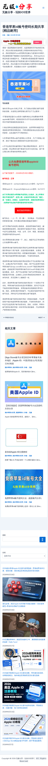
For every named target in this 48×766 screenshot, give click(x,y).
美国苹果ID (19, 412)
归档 (4, 552)
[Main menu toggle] (43, 7)
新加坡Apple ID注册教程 (16, 452)
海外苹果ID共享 (18, 367)
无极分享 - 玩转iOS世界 (16, 12)
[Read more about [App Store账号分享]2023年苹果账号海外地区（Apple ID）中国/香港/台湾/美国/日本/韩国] (24, 343)
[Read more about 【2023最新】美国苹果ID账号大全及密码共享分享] (24, 392)
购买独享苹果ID (24, 210)
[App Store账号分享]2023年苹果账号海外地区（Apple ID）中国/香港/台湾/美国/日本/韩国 (23, 360)
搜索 (4, 535)
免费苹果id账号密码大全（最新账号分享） (24, 498)
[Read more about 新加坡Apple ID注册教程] (21, 437)
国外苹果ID (8, 367)
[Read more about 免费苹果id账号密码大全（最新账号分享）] (24, 482)
